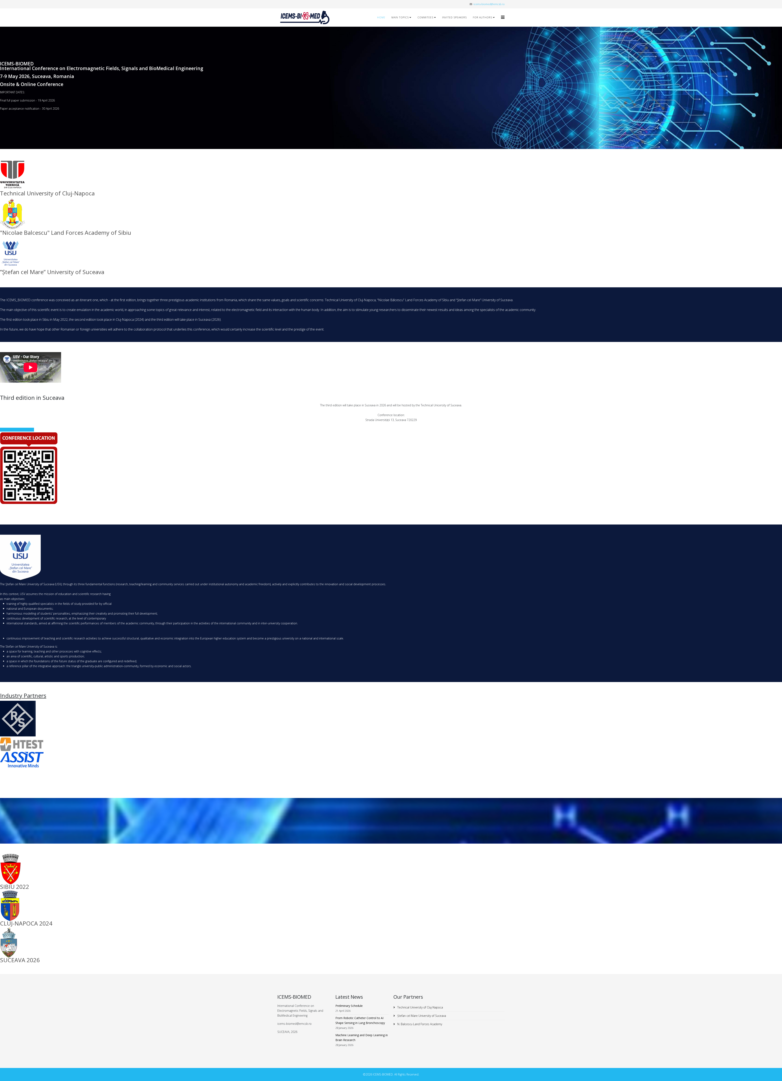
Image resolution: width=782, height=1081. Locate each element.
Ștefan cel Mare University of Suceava (421, 1016)
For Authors (482, 17)
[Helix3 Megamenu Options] (503, 17)
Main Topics (400, 17)
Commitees (425, 17)
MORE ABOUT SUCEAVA (18, 430)
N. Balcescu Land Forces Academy (419, 1024)
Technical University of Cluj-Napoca (419, 1007)
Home (381, 17)
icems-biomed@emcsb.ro (489, 4)
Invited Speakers (454, 17)
